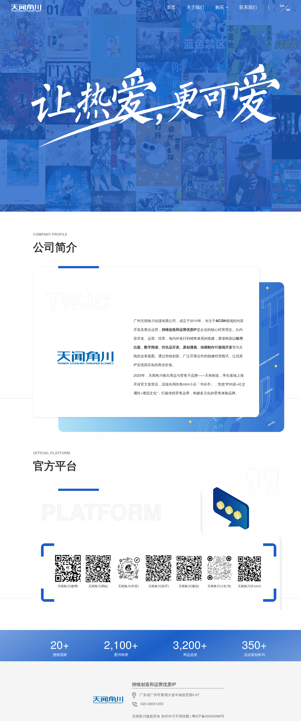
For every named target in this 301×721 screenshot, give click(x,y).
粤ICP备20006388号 (208, 716)
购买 (219, 7)
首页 (171, 7)
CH (282, 6)
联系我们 (248, 7)
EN (288, 10)
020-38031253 (152, 703)
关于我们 (195, 7)
